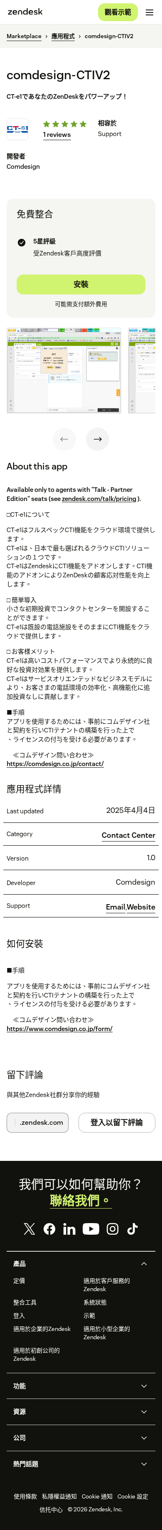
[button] (74, 1264)
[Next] (97, 439)
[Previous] (64, 439)
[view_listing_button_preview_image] (64, 370)
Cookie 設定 (133, 1496)
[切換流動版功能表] (149, 12)
